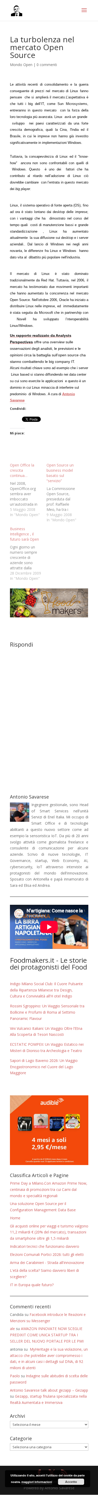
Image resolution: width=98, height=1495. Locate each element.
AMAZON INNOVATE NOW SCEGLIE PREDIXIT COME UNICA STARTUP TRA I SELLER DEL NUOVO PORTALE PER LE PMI (47, 1335)
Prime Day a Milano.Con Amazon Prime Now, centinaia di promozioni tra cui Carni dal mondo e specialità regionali (48, 1189)
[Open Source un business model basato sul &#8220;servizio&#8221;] (65, 493)
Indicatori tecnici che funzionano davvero (44, 1246)
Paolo (15, 1375)
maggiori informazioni (36, 1482)
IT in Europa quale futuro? (32, 1284)
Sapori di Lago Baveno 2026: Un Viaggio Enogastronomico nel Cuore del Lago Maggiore (44, 1067)
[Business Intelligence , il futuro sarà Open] (28, 553)
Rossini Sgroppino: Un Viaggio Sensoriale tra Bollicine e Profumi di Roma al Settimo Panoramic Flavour (47, 1012)
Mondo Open (21, 64)
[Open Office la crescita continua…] (28, 490)
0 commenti (47, 64)
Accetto (71, 1481)
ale (12, 1328)
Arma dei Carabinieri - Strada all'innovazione (47, 1262)
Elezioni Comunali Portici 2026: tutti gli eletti (47, 1254)
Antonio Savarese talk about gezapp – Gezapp (49, 1390)
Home (15, 1217)
